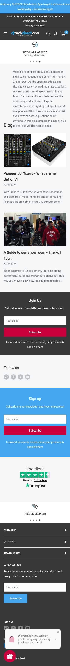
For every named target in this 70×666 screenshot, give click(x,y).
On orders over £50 (46, 54)
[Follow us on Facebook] (20, 377)
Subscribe (35, 332)
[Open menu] (5, 33)
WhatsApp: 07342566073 (35, 20)
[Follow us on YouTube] (27, 377)
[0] (63, 34)
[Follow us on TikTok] (6, 377)
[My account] (55, 34)
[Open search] (48, 34)
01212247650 (54, 16)
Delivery (29, 25)
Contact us (39, 25)
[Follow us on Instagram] (13, 377)
